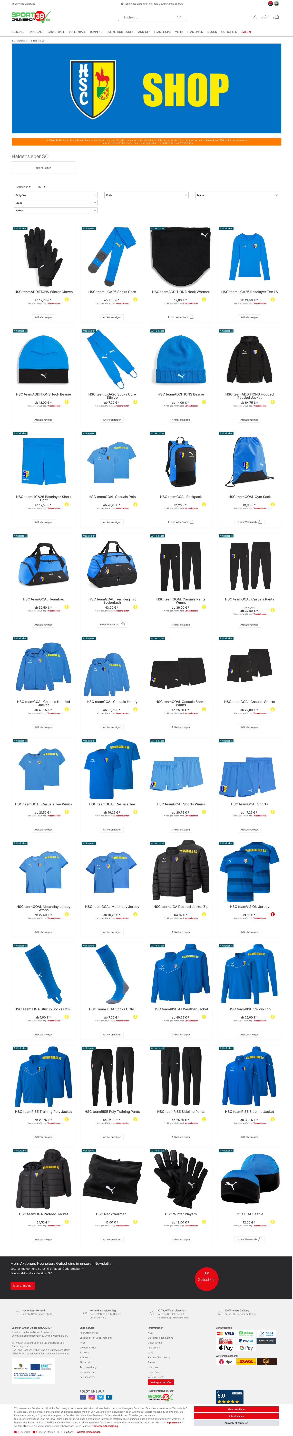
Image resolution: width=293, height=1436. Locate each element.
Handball (36, 32)
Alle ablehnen (236, 1416)
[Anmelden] (255, 18)
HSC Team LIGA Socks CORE (112, 1009)
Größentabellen (88, 1347)
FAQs (82, 1342)
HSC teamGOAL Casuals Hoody (112, 702)
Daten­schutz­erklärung (105, 1425)
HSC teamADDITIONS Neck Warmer (181, 292)
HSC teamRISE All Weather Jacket (181, 1009)
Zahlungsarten (87, 1377)
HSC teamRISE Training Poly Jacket (43, 1112)
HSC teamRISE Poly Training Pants (112, 1112)
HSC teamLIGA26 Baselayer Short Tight (43, 498)
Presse (151, 1362)
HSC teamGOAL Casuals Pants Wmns (181, 601)
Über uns (153, 1367)
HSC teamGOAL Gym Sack (249, 497)
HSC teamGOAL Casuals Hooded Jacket (43, 703)
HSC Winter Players (181, 1214)
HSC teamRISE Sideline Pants (181, 1112)
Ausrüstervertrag (89, 1332)
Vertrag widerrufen (160, 1382)
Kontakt (84, 1357)
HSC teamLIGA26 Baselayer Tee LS (249, 292)
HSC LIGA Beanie (249, 1214)
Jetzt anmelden (22, 1285)
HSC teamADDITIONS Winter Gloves (43, 292)
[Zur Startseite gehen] (12, 41)
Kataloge (84, 1352)
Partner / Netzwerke (159, 1357)
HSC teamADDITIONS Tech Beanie (43, 394)
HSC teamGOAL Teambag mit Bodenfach (112, 601)
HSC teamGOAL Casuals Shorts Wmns (180, 703)
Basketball (56, 32)
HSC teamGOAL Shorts (249, 804)
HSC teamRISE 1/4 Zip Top (250, 1009)
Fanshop (143, 32)
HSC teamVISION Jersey (249, 907)
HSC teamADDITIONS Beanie (181, 394)
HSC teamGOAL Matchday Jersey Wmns (43, 908)
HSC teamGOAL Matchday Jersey (112, 907)
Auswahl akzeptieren (236, 1422)
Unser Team (154, 1372)
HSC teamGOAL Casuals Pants (249, 599)
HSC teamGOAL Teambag (43, 599)
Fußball (17, 32)
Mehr (179, 32)
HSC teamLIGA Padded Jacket (43, 1214)
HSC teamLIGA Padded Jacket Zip (180, 907)
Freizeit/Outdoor (120, 32)
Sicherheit (85, 1362)
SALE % (246, 32)
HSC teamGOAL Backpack (181, 497)
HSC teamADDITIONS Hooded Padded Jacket (249, 396)
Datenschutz (155, 1342)
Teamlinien (195, 32)
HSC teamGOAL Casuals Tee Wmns (43, 804)
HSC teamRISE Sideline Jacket (249, 1112)
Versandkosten (53, 303)
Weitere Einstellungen (89, 1431)
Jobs (150, 1352)
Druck (212, 32)
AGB (150, 1332)
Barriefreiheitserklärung (160, 1337)
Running (96, 32)
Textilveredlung (88, 1367)
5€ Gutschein (207, 1276)
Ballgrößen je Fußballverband (96, 1337)
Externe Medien (46, 1431)
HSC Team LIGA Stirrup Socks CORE (43, 1009)
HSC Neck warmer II (112, 1214)
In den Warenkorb (178, 317)
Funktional (68, 1431)
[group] (180, 256)
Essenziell (25, 1431)
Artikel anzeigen (43, 317)
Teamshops (162, 32)
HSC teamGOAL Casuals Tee (112, 804)
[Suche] (179, 17)
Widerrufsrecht (156, 1377)
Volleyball (77, 32)
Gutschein (229, 32)
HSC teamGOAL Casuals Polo (112, 497)
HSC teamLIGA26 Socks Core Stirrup (112, 396)
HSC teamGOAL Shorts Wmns (181, 804)
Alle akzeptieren (236, 1409)
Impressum (154, 1347)
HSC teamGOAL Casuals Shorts (249, 702)
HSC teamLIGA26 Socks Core (112, 292)
